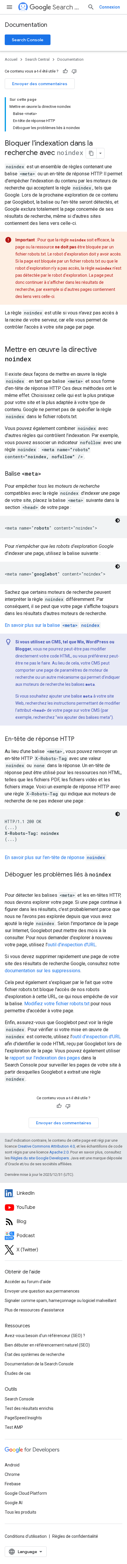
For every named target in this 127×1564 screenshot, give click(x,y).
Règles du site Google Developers (40, 1158)
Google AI (13, 1502)
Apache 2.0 (59, 1152)
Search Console (27, 39)
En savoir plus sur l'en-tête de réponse (55, 857)
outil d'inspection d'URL (72, 944)
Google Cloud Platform (26, 1493)
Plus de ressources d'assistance (34, 1310)
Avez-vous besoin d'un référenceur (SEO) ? (45, 1335)
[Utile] (65, 71)
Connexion (109, 7)
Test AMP (14, 1427)
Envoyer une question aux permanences (42, 1291)
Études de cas (18, 1373)
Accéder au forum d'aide (28, 1281)
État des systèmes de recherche (35, 1354)
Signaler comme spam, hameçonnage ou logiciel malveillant (60, 1300)
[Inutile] (74, 71)
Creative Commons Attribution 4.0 (46, 1146)
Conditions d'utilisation (26, 1536)
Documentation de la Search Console (39, 1364)
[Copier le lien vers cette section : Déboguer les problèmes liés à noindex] (11, 883)
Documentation (26, 25)
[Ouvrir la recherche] (91, 7)
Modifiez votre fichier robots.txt (56, 1003)
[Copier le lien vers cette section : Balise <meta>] (47, 474)
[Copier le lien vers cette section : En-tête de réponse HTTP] (80, 739)
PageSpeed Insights (23, 1417)
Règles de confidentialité (75, 1536)
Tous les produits (20, 1512)
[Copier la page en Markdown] (91, 153)
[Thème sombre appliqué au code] (117, 520)
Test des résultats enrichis (29, 1408)
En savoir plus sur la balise (52, 625)
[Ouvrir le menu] (9, 7)
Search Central (68, 7)
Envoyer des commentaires (39, 83)
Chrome (12, 1474)
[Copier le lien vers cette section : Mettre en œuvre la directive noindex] (37, 359)
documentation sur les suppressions (42, 970)
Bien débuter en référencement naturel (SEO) (47, 1345)
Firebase (13, 1483)
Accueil (11, 59)
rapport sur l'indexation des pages (45, 1058)
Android (12, 1465)
